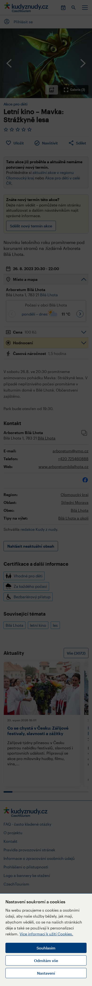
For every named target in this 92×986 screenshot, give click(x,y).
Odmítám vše (46, 960)
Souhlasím (46, 948)
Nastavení (46, 973)
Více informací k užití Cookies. (46, 934)
